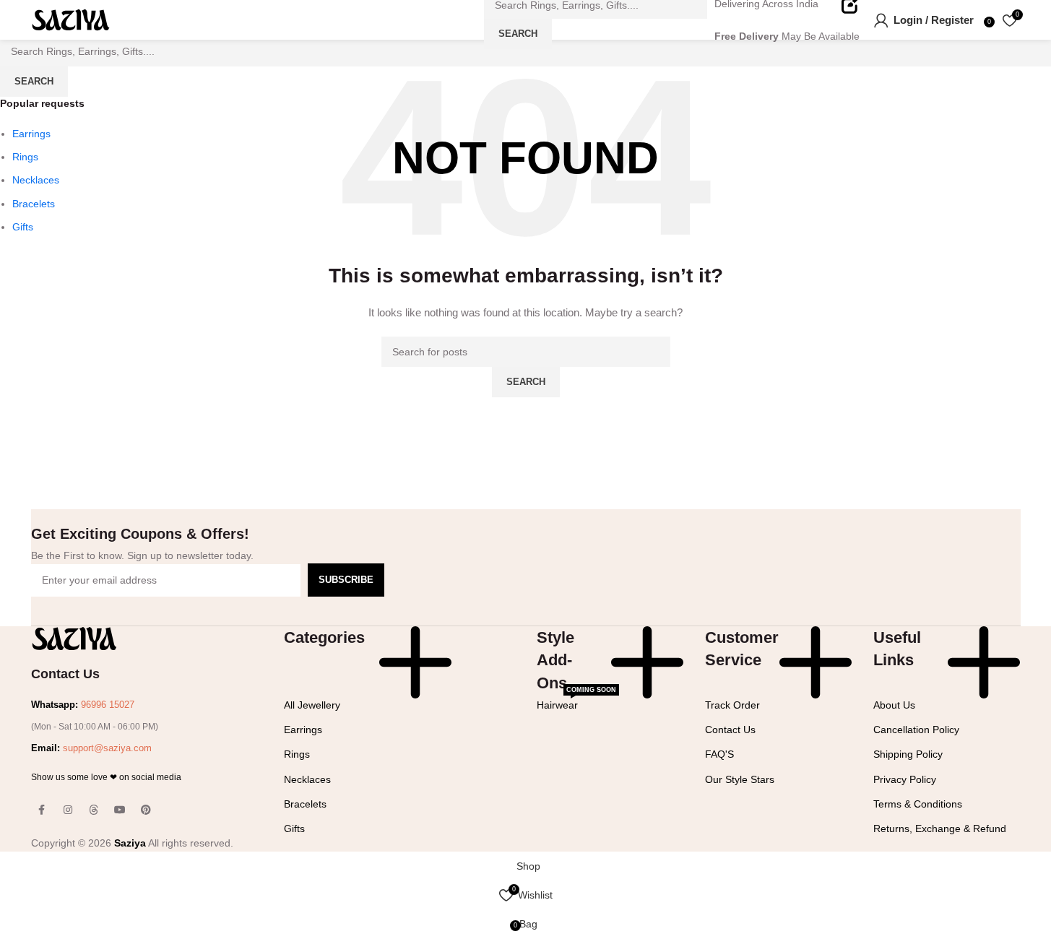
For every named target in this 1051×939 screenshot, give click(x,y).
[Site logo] (71, 19)
